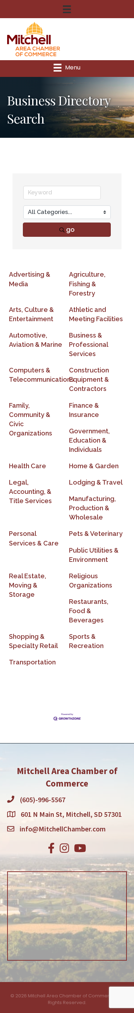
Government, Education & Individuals (89, 440)
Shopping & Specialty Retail (33, 641)
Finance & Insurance (84, 410)
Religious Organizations (90, 580)
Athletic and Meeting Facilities (96, 314)
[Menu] (67, 9)
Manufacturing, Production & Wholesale (92, 508)
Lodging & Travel (96, 482)
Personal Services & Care (34, 538)
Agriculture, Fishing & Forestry (87, 284)
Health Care (27, 466)
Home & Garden (94, 466)
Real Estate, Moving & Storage (27, 585)
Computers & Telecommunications (41, 374)
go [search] (70, 229)
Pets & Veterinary (96, 533)
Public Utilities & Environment (94, 555)
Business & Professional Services (88, 344)
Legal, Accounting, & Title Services (30, 492)
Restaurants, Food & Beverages (88, 611)
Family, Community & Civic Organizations (30, 419)
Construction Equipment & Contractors (89, 379)
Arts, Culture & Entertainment (31, 314)
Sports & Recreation (86, 641)
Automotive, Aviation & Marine (35, 339)
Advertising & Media (29, 279)
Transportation (32, 662)
